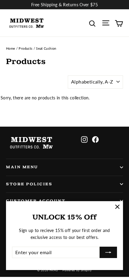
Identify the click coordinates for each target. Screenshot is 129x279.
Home (10, 48)
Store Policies (29, 184)
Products (25, 48)
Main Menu (22, 167)
